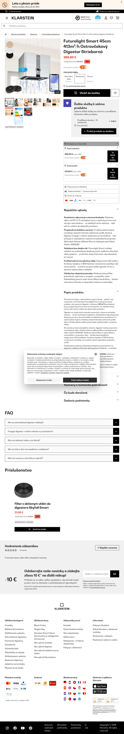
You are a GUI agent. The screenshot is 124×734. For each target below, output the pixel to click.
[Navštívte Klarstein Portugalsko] (69, 699)
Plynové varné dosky (14, 668)
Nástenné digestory (14, 660)
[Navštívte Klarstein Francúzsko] (79, 682)
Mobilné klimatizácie (14, 629)
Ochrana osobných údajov (91, 581)
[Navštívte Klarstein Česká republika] (74, 687)
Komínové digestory (14, 641)
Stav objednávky (71, 633)
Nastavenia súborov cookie (105, 640)
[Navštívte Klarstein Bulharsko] (74, 693)
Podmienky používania (100, 712)
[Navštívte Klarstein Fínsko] (79, 693)
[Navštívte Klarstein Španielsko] (64, 687)
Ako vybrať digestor (43, 646)
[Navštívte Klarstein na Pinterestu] (30, 728)
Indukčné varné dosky (15, 664)
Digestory (34, 34)
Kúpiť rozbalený (73, 148)
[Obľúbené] (111, 18)
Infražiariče (10, 644)
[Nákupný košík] (117, 18)
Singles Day (39, 629)
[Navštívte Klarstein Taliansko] (84, 682)
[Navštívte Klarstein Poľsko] (84, 687)
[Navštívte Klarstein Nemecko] (64, 682)
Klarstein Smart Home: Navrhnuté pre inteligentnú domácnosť (46, 636)
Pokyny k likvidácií (101, 625)
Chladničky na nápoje (14, 652)
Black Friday (40, 625)
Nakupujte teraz (93, 5)
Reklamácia (68, 637)
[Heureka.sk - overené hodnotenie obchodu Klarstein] (98, 18)
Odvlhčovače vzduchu (15, 633)
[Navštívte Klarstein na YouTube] (22, 728)
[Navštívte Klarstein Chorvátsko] (64, 693)
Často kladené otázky (73, 629)
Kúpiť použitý (72, 165)
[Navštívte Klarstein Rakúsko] (69, 682)
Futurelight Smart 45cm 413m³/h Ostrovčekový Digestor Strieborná (89, 34)
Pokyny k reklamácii (72, 647)
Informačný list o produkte (70, 67)
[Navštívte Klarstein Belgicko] (84, 693)
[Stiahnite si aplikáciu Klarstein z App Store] (100, 686)
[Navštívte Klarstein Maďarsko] (79, 687)
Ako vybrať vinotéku (43, 642)
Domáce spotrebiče (18, 34)
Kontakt (67, 625)
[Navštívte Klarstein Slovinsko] (74, 699)
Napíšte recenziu (108, 547)
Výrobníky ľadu (11, 648)
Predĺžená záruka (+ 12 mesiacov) (88, 121)
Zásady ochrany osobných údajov (104, 710)
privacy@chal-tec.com (97, 587)
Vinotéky (9, 625)
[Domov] (8, 34)
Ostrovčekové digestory (51, 34)
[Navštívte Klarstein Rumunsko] (69, 693)
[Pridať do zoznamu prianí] (115, 93)
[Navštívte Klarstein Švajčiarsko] (74, 682)
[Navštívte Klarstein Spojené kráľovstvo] (69, 687)
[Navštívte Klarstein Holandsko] (64, 699)
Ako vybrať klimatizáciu (45, 657)
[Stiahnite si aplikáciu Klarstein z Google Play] (100, 691)
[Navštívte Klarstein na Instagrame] (7, 728)
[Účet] (106, 18)
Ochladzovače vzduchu (15, 656)
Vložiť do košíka (89, 93)
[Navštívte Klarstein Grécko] (79, 699)
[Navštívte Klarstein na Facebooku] (15, 728)
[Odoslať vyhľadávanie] (4, 25)
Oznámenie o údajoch (102, 636)
